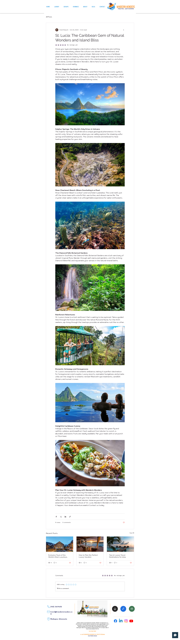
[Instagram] (126, 621)
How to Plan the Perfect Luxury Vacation (88, 556)
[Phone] (48, 607)
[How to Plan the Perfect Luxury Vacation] (90, 544)
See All (132, 533)
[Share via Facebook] (56, 517)
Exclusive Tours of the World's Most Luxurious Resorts (57, 556)
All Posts (49, 17)
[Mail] (48, 612)
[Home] (115, 609)
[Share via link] (70, 517)
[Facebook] (115, 621)
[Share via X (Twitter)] (61, 517)
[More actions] (123, 30)
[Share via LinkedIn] (65, 517)
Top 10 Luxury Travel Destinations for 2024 (117, 556)
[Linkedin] (121, 621)
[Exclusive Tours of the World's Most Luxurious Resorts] (59, 544)
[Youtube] (131, 621)
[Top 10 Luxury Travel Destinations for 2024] (120, 544)
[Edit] (123, 609)
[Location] (48, 619)
